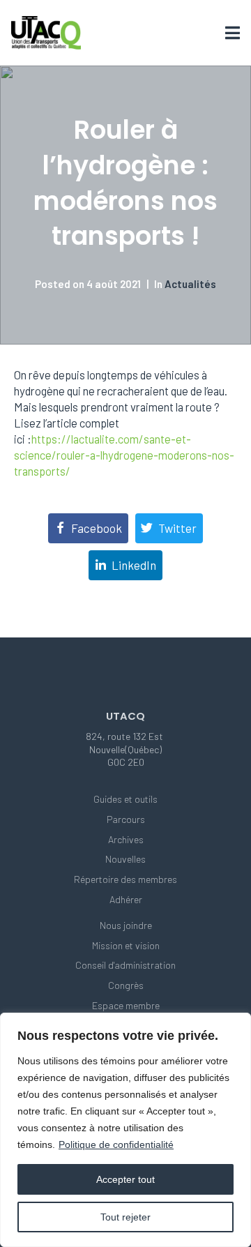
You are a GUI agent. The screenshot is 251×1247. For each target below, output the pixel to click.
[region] (125, 1130)
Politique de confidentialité (116, 1144)
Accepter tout (125, 1179)
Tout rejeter (125, 1217)
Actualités (190, 284)
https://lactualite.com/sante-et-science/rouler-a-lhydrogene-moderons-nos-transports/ (124, 455)
